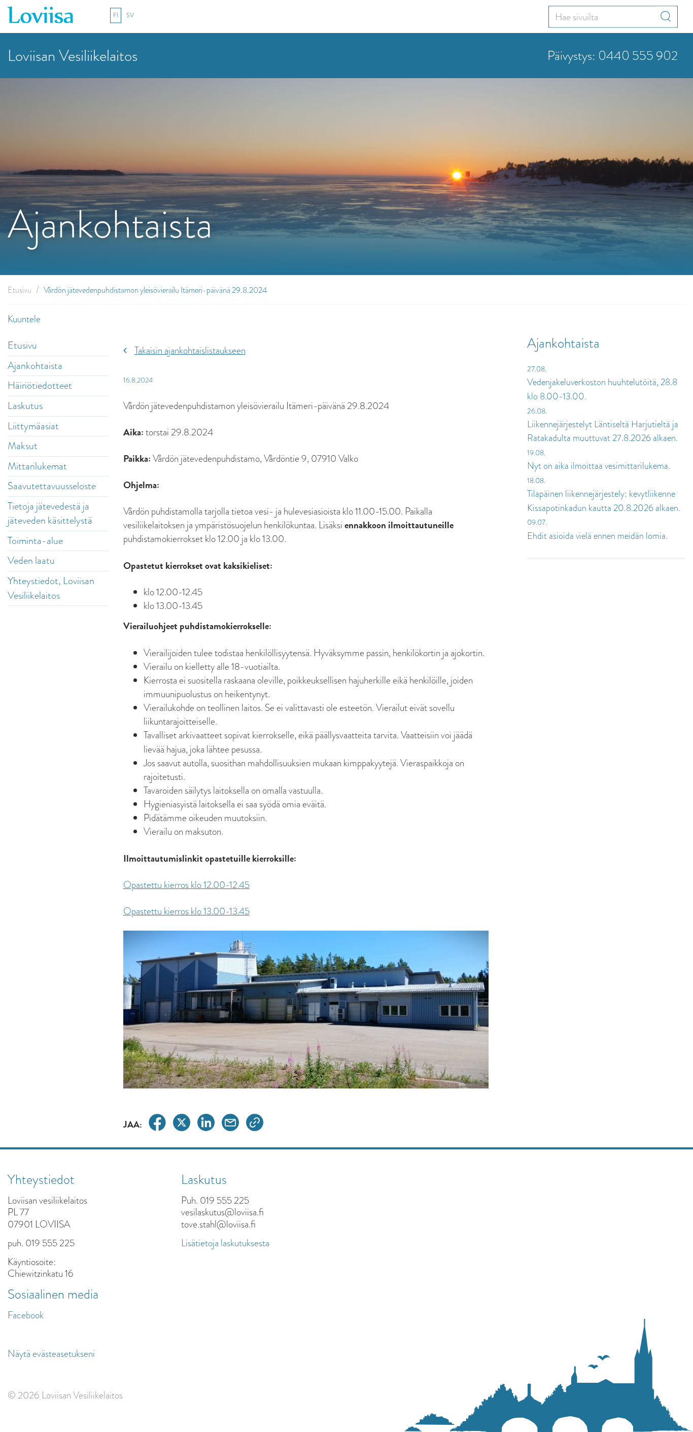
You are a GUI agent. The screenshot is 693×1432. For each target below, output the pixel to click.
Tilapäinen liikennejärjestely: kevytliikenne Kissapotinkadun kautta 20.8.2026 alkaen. (603, 501)
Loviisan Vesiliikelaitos (72, 55)
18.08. (536, 480)
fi (115, 15)
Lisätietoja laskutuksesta (225, 1243)
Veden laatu (31, 560)
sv (130, 15)
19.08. (536, 452)
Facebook (26, 1315)
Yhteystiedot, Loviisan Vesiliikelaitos (51, 588)
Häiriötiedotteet (40, 385)
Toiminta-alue (35, 540)
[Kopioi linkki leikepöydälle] (254, 1124)
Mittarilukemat (37, 466)
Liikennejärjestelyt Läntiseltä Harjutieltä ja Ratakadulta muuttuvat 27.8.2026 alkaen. (602, 431)
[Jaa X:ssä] (181, 1124)
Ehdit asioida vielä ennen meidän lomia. (597, 535)
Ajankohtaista (35, 365)
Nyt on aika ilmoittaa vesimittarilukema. (598, 465)
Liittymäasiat (33, 426)
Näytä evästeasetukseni (51, 1353)
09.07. (537, 522)
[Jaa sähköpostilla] (230, 1124)
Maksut (23, 445)
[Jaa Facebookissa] (157, 1124)
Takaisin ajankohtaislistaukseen (190, 350)
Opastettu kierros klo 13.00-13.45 (186, 911)
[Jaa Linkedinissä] (206, 1124)
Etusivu (19, 290)
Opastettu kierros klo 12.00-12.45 (186, 885)
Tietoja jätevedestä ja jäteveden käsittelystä (50, 513)
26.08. (537, 411)
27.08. (536, 368)
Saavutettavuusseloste (52, 486)
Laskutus (25, 405)
